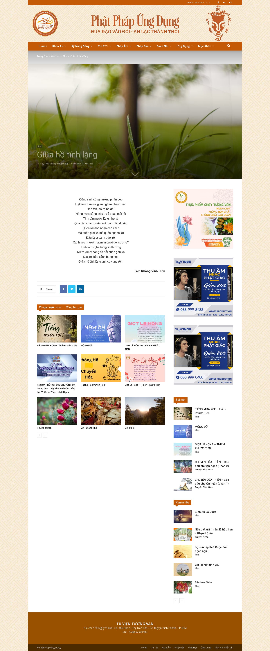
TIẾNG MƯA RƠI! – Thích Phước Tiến (57, 345)
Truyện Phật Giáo (204, 469)
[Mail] (224, 2)
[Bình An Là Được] (183, 516)
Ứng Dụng (183, 46)
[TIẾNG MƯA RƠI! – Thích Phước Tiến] (57, 328)
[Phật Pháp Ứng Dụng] (135, 23)
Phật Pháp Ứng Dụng (57, 163)
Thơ (65, 56)
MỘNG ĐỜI (86, 345)
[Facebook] (218, 2)
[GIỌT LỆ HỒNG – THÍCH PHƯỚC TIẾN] (145, 328)
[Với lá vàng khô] (101, 411)
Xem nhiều (182, 502)
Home (43, 46)
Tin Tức (103, 46)
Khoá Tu (57, 46)
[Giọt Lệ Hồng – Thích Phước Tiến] (145, 368)
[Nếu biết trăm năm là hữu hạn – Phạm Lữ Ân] (183, 534)
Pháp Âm (122, 46)
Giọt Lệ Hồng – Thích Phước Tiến (142, 384)
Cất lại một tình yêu (207, 564)
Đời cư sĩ (129, 427)
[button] (228, 46)
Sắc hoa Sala (203, 582)
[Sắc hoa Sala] (183, 587)
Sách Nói (162, 46)
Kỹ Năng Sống (80, 46)
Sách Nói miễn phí (224, 647)
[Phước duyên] (57, 411)
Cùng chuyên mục (50, 307)
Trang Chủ (42, 56)
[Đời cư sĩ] (145, 411)
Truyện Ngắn (201, 537)
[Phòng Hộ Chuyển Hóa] (101, 368)
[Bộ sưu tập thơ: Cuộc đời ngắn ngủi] (183, 551)
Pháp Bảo (142, 46)
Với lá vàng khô (89, 427)
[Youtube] (230, 2)
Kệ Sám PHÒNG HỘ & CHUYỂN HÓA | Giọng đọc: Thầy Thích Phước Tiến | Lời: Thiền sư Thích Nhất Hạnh (57, 388)
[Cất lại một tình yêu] (183, 569)
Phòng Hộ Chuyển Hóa (93, 384)
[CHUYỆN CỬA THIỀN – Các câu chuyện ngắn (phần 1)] (183, 484)
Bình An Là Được (205, 512)
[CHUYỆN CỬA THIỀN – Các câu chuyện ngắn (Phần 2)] (183, 466)
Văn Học (55, 56)
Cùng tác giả (74, 307)
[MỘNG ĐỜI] (101, 328)
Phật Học (192, 647)
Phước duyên (44, 427)
